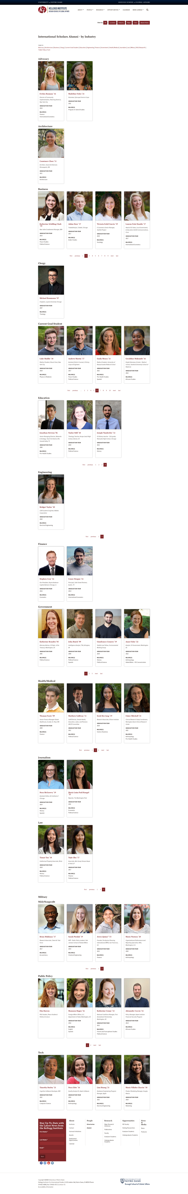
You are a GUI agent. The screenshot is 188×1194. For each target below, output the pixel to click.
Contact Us (61, 1184)
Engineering (90, 47)
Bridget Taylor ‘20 (47, 507)
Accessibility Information (45, 1187)
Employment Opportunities (73, 1139)
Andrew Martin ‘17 (76, 358)
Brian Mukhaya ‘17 (48, 936)
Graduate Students (110, 1137)
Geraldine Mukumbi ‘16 (136, 358)
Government (104, 47)
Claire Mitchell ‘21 (133, 716)
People (89, 10)
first (71, 256)
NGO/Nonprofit (140, 47)
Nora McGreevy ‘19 (48, 792)
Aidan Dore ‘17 (74, 224)
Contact (71, 1128)
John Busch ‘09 (74, 641)
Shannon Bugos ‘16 (76, 1011)
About (80, 10)
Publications (108, 1129)
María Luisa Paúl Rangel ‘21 (78, 793)
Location (112, 23)
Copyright (41, 1180)
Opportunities (113, 10)
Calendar (126, 10)
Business (56, 47)
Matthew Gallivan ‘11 (77, 716)
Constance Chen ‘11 (48, 161)
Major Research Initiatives (109, 1125)
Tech (48, 50)
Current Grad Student (72, 47)
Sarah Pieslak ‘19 (75, 936)
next (112, 256)
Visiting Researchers (128, 1128)
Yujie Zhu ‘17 (73, 857)
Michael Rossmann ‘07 (49, 298)
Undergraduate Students (109, 1141)
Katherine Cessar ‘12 (105, 1011)
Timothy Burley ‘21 (48, 1087)
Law (128, 47)
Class (135, 23)
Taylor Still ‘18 (74, 433)
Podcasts (144, 1132)
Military (133, 47)
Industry (121, 23)
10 (110, 390)
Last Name (44, 1140)
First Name (44, 1132)
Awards (71, 1135)
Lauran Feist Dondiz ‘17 (136, 224)
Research (99, 10)
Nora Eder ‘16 (74, 1087)
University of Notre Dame (56, 1180)
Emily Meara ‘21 (104, 358)
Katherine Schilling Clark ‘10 (50, 225)
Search (147, 11)
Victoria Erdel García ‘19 (107, 224)
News (143, 1128)
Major (129, 23)
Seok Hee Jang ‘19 (104, 716)
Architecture (49, 47)
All (105, 23)
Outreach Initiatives (75, 1131)
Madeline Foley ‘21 (76, 94)
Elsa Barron (45, 1011)
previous (77, 256)
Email (42, 1148)
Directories (90, 1124)
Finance (97, 47)
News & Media (137, 10)
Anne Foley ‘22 (132, 641)
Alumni (89, 1128)
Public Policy (42, 50)
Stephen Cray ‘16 (47, 579)
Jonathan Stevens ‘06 (49, 433)
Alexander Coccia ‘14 (134, 1011)
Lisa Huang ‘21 (103, 1087)
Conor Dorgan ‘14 (75, 579)
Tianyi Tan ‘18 (46, 857)
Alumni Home (145, 23)
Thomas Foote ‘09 (47, 716)
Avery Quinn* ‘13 (104, 936)
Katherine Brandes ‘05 (49, 641)
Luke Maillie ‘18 (46, 358)
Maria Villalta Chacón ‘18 (136, 1087)
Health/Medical (114, 47)
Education (83, 47)
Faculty (106, 1133)
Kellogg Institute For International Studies (51, 1182)
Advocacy (41, 47)
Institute (72, 1124)
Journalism (123, 47)
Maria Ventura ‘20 (133, 936)
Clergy (62, 47)
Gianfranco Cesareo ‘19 (107, 641)
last (117, 256)
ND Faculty (125, 1124)
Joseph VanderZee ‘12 (106, 433)
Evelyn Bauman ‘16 (48, 94)
